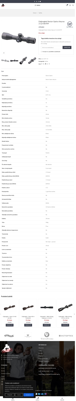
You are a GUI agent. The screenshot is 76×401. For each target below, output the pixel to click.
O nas (40, 350)
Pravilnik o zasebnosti (44, 361)
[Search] (73, 5)
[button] (2, 38)
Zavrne (19, 394)
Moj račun (41, 348)
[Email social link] (46, 64)
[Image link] (6, 348)
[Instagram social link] (38, 2)
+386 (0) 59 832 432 (7, 359)
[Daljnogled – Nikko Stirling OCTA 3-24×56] (65, 307)
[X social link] (36, 2)
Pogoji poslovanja (43, 358)
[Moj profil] (70, 5)
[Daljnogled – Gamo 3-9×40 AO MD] (9, 307)
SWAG (2, 384)
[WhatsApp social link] (47, 64)
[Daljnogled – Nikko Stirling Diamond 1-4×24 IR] (46, 307)
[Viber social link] (49, 64)
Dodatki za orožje (5, 373)
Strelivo (3, 371)
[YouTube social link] (40, 2)
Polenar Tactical (37, 390)
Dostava (41, 356)
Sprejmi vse (28, 394)
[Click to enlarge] (4, 53)
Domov (35, 13)
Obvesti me (67, 47)
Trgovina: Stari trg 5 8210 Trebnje (11, 355)
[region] (19, 389)
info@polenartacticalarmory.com (10, 357)
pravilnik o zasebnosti (54, 51)
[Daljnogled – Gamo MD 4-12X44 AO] (28, 307)
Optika (40, 13)
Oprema (3, 379)
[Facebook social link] (34, 2)
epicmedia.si (49, 390)
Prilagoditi (9, 394)
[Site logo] (3, 5)
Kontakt (41, 353)
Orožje (3, 368)
